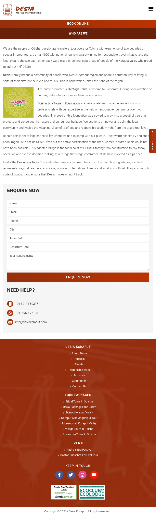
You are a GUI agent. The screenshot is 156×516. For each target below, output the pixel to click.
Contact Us (79, 386)
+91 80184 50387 (26, 304)
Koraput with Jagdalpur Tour (79, 418)
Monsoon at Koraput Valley (79, 423)
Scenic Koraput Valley (79, 412)
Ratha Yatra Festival (79, 449)
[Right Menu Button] (151, 9)
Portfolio (79, 358)
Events (79, 364)
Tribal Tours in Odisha (79, 401)
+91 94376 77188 (26, 313)
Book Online (78, 23)
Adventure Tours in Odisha (79, 434)
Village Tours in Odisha (79, 429)
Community (79, 380)
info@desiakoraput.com (31, 322)
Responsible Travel (79, 369)
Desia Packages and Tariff (79, 407)
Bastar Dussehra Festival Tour (79, 455)
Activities (79, 375)
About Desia (79, 353)
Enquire (152, 141)
